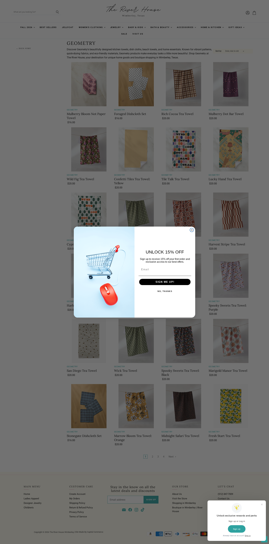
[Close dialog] (192, 230)
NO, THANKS (165, 291)
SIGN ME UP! (165, 282)
